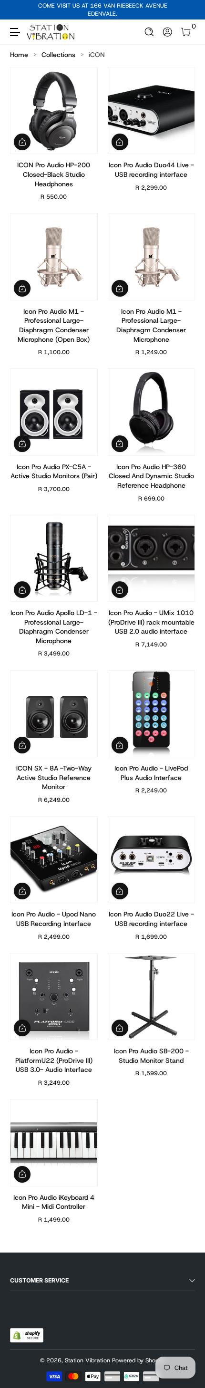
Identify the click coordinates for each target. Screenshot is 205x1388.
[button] (149, 32)
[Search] (149, 32)
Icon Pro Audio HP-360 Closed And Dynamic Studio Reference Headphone (151, 476)
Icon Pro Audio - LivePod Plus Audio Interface (151, 773)
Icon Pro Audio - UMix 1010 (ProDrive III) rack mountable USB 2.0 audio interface (151, 622)
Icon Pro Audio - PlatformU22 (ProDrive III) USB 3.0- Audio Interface (53, 1060)
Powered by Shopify (138, 1360)
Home (19, 54)
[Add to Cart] (22, 142)
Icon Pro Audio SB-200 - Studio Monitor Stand (151, 1056)
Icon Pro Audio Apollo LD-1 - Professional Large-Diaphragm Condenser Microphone (53, 626)
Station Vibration (87, 1360)
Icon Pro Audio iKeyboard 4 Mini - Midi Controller (53, 1202)
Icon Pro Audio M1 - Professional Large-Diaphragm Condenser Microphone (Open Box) (54, 325)
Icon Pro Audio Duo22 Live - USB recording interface (151, 919)
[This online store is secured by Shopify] (26, 1335)
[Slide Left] (16, 10)
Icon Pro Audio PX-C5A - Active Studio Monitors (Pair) (53, 472)
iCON (97, 54)
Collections (58, 54)
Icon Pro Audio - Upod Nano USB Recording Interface (53, 919)
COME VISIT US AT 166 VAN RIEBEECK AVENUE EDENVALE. (102, 10)
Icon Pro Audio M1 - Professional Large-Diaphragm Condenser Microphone (151, 325)
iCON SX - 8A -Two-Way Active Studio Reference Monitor (54, 777)
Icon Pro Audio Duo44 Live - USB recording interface (151, 170)
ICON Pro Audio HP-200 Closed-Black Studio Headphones (53, 174)
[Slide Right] (188, 10)
